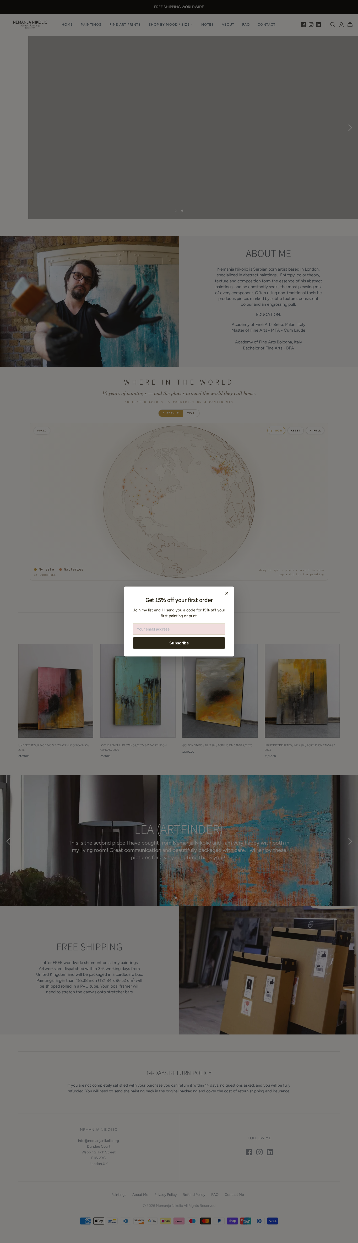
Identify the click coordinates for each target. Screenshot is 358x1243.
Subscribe (179, 643)
